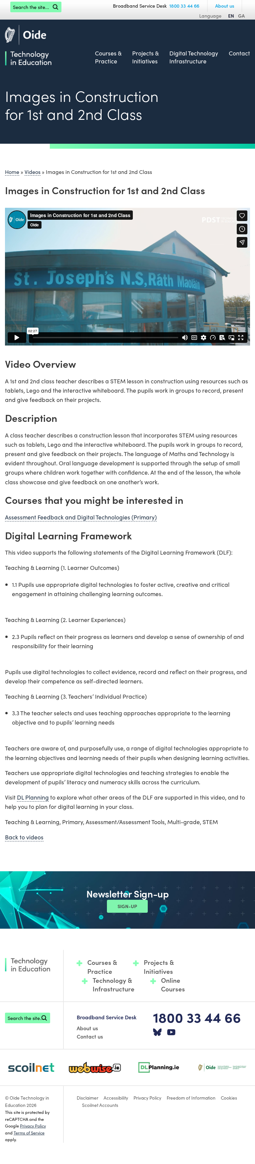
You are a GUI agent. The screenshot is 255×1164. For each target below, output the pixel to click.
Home (12, 171)
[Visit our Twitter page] (157, 1032)
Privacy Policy (33, 1125)
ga (241, 15)
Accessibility (116, 1097)
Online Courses (173, 984)
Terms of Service (29, 1132)
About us (224, 5)
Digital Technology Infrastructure (193, 57)
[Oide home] (28, 44)
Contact (239, 53)
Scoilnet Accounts (100, 1105)
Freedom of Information (191, 1097)
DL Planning (33, 797)
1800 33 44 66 (184, 5)
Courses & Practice (108, 57)
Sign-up (127, 906)
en (231, 15)
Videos (33, 171)
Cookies (229, 1097)
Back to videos (24, 837)
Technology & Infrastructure (113, 984)
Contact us (90, 1036)
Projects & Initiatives (145, 57)
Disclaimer (87, 1097)
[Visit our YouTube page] (171, 1032)
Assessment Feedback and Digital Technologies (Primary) (81, 517)
